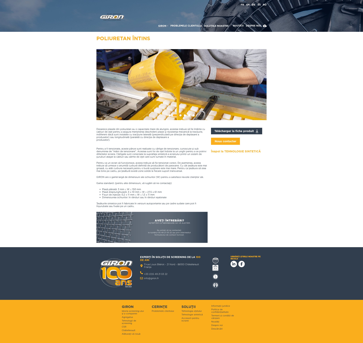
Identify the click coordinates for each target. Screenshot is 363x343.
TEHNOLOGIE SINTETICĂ (242, 151)
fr (242, 4)
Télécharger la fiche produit (234, 131)
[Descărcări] (265, 26)
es (259, 4)
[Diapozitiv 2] (175, 115)
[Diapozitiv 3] (180, 115)
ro (265, 4)
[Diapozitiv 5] (189, 115)
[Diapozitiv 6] (193, 115)
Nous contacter (225, 141)
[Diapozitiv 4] (184, 115)
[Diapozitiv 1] (169, 115)
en (248, 4)
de (253, 4)
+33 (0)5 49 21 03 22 (155, 274)
